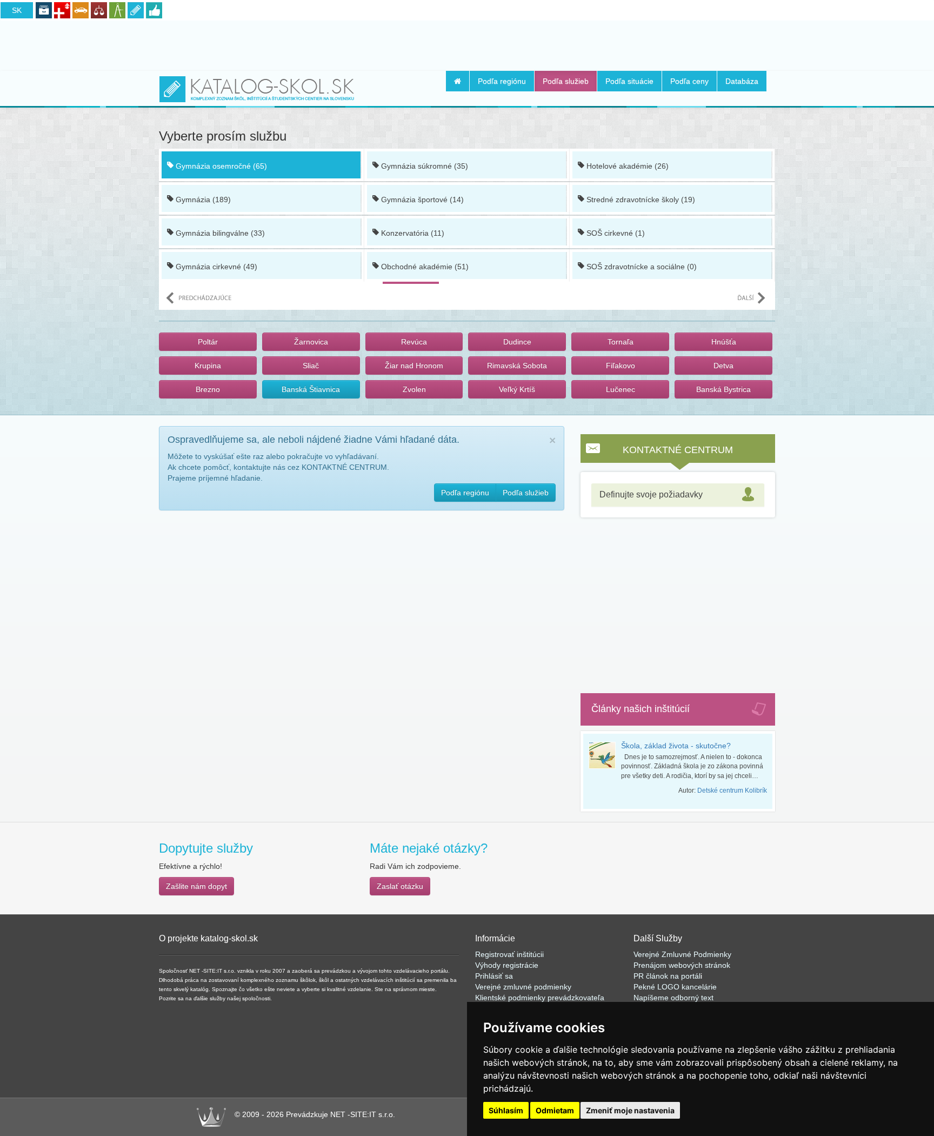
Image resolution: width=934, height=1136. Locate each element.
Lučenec (620, 389)
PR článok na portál (666, 976)
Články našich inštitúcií (640, 708)
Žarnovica (311, 341)
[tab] (677, 495)
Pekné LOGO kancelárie (675, 986)
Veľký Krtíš (517, 389)
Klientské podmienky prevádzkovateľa (539, 997)
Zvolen (414, 389)
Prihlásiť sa (494, 976)
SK (17, 10)
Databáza (741, 81)
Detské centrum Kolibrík (732, 790)
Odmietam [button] (555, 1110)
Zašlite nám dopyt (196, 886)
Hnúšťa (723, 341)
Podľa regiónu (502, 81)
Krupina (208, 365)
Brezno (208, 389)
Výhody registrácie (506, 965)
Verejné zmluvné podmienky (523, 986)
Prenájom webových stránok (681, 965)
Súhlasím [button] (506, 1110)
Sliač (311, 365)
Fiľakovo (620, 365)
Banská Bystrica (723, 389)
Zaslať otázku (400, 886)
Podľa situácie (629, 81)
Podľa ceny (689, 81)
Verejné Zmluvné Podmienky (682, 954)
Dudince (517, 341)
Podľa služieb (566, 81)
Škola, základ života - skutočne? (676, 745)
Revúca (414, 341)
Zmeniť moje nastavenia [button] (630, 1110)
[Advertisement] (467, 43)
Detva (723, 365)
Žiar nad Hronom (414, 365)
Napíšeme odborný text (673, 997)
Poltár (208, 341)
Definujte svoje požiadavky (651, 494)
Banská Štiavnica (311, 389)
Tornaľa (620, 341)
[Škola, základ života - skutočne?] (605, 755)
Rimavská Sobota (517, 365)
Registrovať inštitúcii (509, 954)
